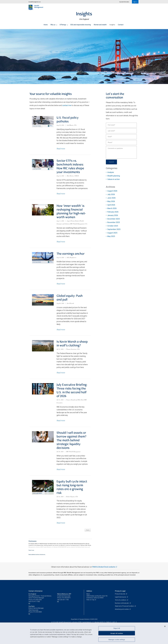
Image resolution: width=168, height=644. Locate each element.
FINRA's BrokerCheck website (103, 567)
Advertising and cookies (122, 609)
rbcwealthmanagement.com (34, 1)
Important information (124, 1)
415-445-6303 (37, 600)
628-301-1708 (64, 600)
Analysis (110, 172)
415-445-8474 (66, 598)
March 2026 (112, 208)
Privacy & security (120, 594)
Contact (120, 25)
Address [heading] (89, 591)
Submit (111, 162)
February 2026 (112, 212)
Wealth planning (113, 176)
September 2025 (113, 229)
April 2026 (111, 205)
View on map (90, 600)
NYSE (101, 622)
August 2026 (112, 191)
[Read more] (31, 550)
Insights (112, 25)
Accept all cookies (116, 633)
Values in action (113, 179)
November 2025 (113, 222)
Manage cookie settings (116, 639)
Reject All (117, 628)
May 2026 (111, 201)
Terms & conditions (121, 600)
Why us (53, 25)
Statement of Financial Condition (124, 606)
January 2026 (112, 215)
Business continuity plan (122, 603)
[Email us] (29, 603)
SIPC (113, 622)
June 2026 (111, 198)
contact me (66, 105)
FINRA (108, 622)
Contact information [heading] (35, 591)
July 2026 (111, 194)
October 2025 (112, 226)
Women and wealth (100, 25)
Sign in (135, 1)
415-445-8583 (37, 612)
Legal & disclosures (120, 597)
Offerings (63, 25)
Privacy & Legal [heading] (120, 591)
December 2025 (113, 219)
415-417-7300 (35, 601)
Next (87, 530)
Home (46, 25)
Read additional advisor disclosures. (37, 554)
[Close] (165, 626)
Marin (88, 594)
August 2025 (112, 233)
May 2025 (111, 236)
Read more (61, 148)
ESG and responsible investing (80, 25)
